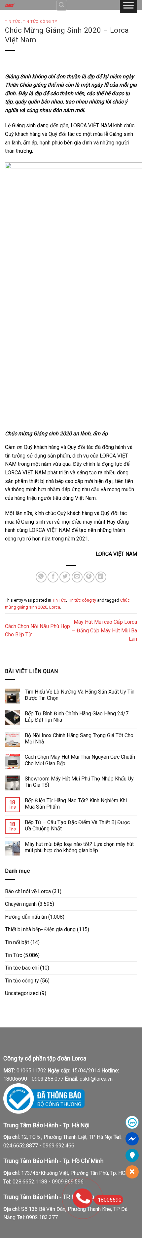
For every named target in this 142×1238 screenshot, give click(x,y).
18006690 (110, 1200)
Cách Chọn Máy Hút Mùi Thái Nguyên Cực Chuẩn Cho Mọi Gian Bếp (80, 760)
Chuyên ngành (21, 904)
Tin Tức (13, 22)
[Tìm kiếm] (61, 5)
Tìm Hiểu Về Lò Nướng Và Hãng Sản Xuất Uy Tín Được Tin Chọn (79, 695)
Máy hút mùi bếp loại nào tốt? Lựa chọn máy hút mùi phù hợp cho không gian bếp (79, 847)
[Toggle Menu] (128, 6)
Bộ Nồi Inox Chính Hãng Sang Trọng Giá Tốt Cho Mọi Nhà (79, 738)
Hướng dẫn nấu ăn (26, 917)
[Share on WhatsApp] (41, 577)
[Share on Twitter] (64, 577)
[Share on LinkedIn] (100, 577)
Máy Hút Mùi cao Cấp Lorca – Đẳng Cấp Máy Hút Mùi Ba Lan (104, 630)
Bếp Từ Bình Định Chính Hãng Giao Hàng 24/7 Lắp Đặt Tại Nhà (76, 716)
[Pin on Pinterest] (89, 577)
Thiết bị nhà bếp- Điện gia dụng (40, 929)
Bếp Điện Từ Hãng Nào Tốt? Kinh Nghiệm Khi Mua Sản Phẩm (76, 803)
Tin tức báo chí (22, 968)
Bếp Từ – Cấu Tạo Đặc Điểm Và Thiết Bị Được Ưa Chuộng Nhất (77, 825)
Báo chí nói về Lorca (28, 891)
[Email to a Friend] (77, 577)
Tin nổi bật (17, 942)
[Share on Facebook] (53, 577)
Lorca (54, 607)
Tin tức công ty (40, 22)
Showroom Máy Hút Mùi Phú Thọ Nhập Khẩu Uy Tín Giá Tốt (79, 782)
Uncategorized (22, 993)
